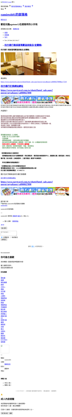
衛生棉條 (4, 311)
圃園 (2, 333)
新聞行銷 (4, 320)
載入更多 (4, 228)
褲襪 (2, 280)
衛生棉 (3, 309)
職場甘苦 (16, 29)
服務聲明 (53, 391)
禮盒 (2, 289)
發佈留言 (4, 239)
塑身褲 (3, 338)
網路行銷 (4, 316)
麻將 (2, 284)
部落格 (6, 35)
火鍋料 (3, 296)
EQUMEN (4, 340)
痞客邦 (15, 216)
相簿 (6, 32)
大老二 (3, 287)
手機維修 (4, 307)
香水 (2, 329)
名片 (6, 37)
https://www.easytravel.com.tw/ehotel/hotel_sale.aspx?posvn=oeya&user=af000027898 (27, 91)
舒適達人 (4, 314)
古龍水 (3, 331)
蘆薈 (2, 322)
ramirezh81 (4, 205)
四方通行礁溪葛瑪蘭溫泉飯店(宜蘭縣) (23, 45)
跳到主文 (4, 19)
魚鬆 (2, 293)
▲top (2, 224)
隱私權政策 (47, 391)
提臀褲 (3, 342)
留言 (19, 216)
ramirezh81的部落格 (14, 14)
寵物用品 (15, 221)
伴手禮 (3, 291)
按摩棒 (3, 300)
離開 (11, 413)
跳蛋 (2, 302)
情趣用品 (4, 298)
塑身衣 (3, 335)
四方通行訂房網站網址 (12, 86)
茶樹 (2, 327)
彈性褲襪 (4, 282)
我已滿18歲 (5, 413)
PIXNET (22, 391)
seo (2, 318)
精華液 (3, 324)
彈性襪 (3, 278)
